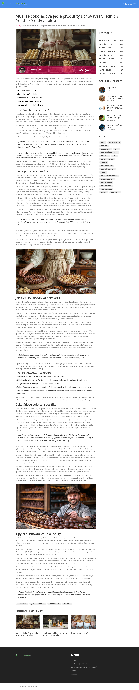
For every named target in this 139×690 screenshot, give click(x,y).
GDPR (73, 671)
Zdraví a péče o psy (111, 59)
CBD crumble (106, 189)
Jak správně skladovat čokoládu (30, 98)
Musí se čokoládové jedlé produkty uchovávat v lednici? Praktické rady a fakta (27, 634)
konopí (104, 146)
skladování (54, 604)
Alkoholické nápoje (111, 66)
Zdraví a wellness (111, 44)
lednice (67, 604)
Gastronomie (111, 70)
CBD (102, 142)
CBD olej (104, 156)
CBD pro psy (106, 186)
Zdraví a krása (111, 63)
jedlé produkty (37, 604)
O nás (73, 660)
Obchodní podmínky (79, 664)
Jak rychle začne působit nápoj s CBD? (114, 117)
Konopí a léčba (111, 48)
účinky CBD (105, 149)
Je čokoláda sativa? (79, 633)
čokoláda (22, 604)
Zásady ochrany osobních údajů (84, 667)
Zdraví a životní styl (111, 55)
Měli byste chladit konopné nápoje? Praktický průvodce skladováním (55, 634)
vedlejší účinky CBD (109, 176)
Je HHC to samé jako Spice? (115, 126)
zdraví (104, 162)
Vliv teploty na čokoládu (27, 94)
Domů (18, 26)
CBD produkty (107, 166)
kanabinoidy (114, 142)
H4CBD (103, 192)
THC (114, 156)
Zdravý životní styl (111, 74)
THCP (103, 172)
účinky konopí (107, 179)
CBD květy (115, 192)
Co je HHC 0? (111, 88)
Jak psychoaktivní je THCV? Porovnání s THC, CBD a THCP (115, 107)
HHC (116, 149)
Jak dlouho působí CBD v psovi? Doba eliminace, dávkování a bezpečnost (114, 97)
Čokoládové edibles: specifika (29, 101)
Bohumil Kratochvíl (34, 70)
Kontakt (74, 674)
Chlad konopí (129, 4)
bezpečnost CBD (108, 169)
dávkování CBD (107, 159)
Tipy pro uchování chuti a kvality (30, 105)
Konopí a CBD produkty (111, 40)
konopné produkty (109, 152)
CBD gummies (106, 182)
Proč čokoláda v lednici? (26, 90)
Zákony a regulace (111, 51)
